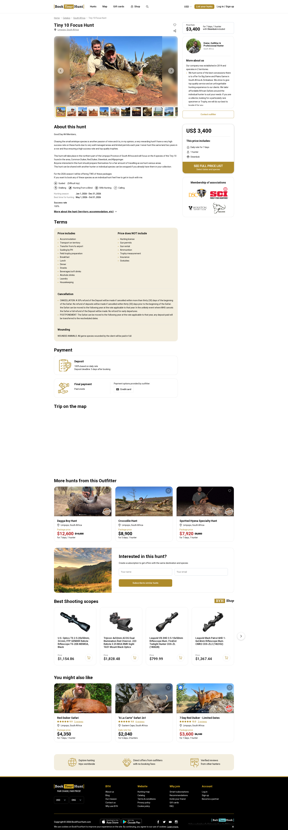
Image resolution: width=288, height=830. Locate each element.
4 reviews (139, 721)
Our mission (111, 799)
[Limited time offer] (181, 687)
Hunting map (144, 792)
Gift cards (174, 802)
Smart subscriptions (179, 792)
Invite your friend (178, 799)
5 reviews (78, 721)
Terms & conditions (147, 799)
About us (109, 792)
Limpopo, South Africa (68, 29)
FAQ (172, 806)
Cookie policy (144, 806)
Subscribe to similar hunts (145, 583)
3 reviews (202, 721)
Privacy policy (144, 802)
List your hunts (204, 6)
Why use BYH (111, 806)
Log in (220, 6)
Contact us (110, 802)
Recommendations (179, 795)
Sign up (230, 6)
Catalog (141, 795)
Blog (107, 795)
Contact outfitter (208, 114)
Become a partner (210, 799)
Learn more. (173, 827)
